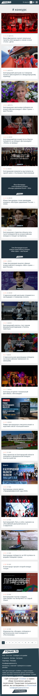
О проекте (5, 658)
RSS (3, 655)
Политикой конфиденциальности (23, 686)
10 (32, 642)
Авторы (12, 658)
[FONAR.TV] (6, 2)
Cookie (23, 679)
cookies (18, 671)
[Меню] (37, 2)
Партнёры (5, 661)
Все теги (9, 655)
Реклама (13, 661)
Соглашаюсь (20, 691)
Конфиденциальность (9, 663)
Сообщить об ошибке (20, 655)
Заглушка (19, 658)
